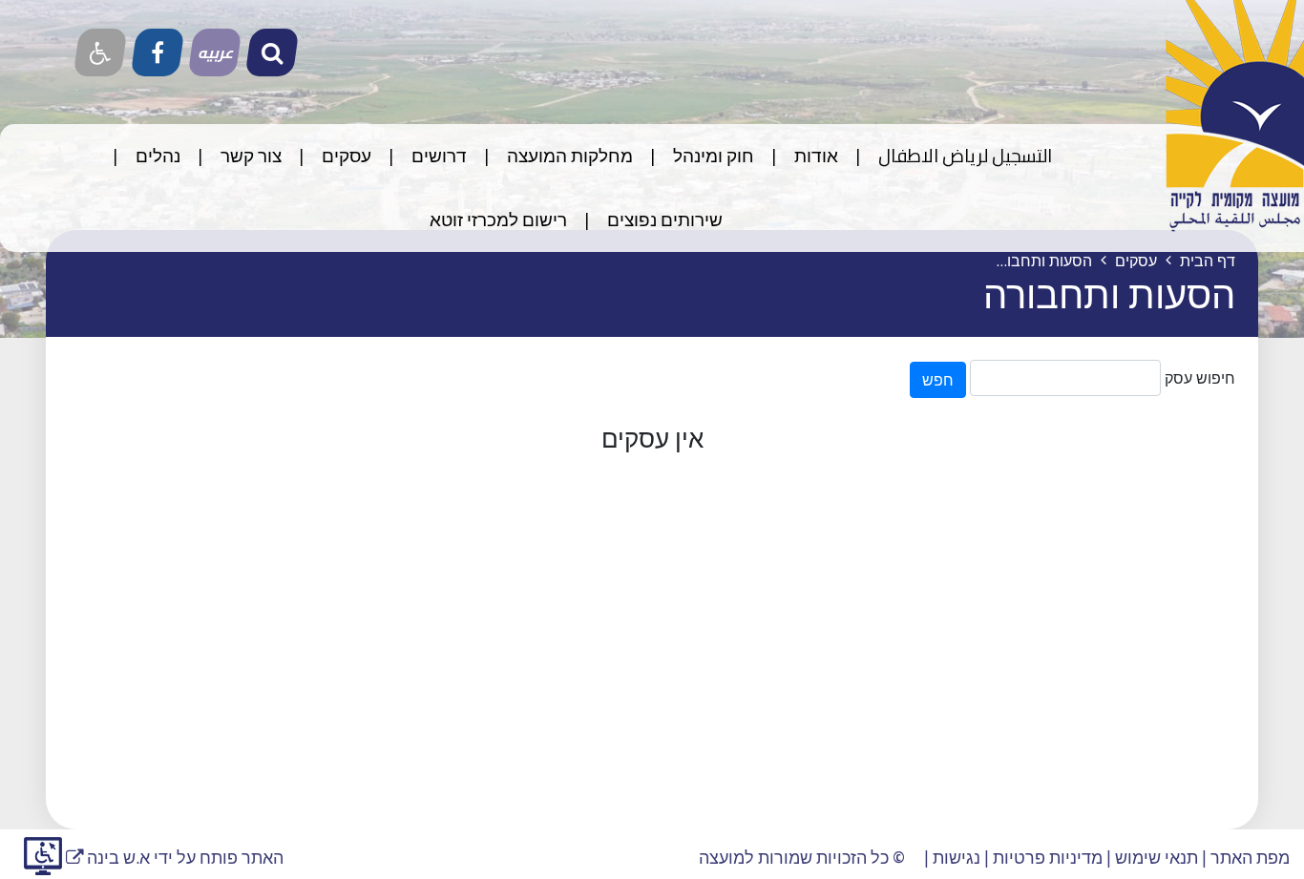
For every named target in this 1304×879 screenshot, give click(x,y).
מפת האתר (1250, 857)
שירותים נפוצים (663, 219)
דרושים (437, 155)
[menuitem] (947, 156)
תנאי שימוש (1156, 857)
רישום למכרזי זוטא (498, 219)
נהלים (156, 155)
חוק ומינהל (711, 155)
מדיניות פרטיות (1048, 857)
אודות (814, 155)
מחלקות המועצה (568, 155)
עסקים (344, 155)
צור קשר (249, 155)
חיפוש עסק (1200, 377)
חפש (938, 380)
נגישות (956, 857)
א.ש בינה (108, 857)
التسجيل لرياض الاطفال (963, 155)
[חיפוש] (272, 52)
